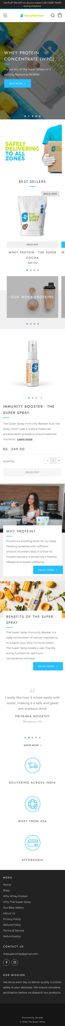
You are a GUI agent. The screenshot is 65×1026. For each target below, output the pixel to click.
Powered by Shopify (32, 1017)
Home (7, 884)
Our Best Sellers (13, 907)
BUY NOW (16, 83)
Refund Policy (12, 924)
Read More (46, 666)
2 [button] (29, 116)
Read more (46, 569)
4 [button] (36, 116)
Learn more (24, 439)
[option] (32, 70)
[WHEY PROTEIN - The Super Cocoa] (32, 216)
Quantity (8, 461)
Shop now (31, 745)
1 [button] (25, 116)
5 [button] (40, 116)
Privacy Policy (12, 919)
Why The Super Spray (17, 901)
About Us (9, 913)
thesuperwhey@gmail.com (20, 953)
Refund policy (12, 936)
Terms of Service (13, 930)
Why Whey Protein (15, 896)
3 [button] (32, 116)
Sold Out (32, 244)
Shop (6, 890)
